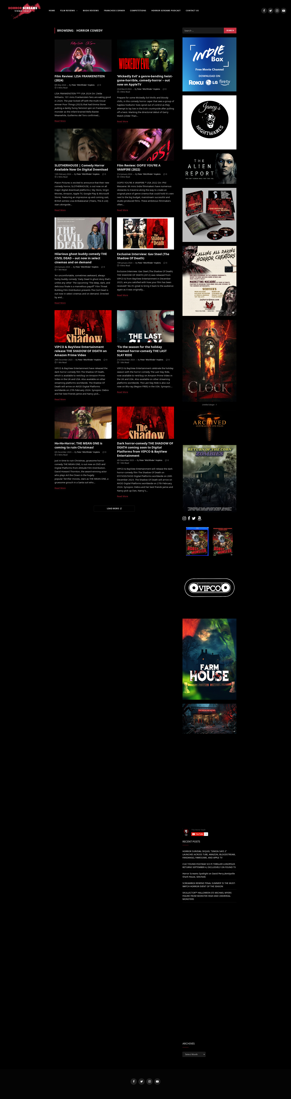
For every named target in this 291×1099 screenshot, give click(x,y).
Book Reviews (91, 10)
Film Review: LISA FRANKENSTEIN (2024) (80, 78)
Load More (113, 508)
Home (52, 10)
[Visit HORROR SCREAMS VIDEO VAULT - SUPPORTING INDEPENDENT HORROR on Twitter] (194, 519)
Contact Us (192, 10)
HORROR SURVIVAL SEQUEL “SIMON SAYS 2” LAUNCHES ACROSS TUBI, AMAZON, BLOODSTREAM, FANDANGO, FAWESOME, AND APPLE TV (209, 854)
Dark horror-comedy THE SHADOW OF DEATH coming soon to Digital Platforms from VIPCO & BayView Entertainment (145, 449)
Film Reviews (67, 10)
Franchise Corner (114, 10)
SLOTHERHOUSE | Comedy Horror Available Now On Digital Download (81, 167)
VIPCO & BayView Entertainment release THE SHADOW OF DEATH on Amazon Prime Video (81, 351)
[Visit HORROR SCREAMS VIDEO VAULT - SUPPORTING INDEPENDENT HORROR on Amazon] (199, 519)
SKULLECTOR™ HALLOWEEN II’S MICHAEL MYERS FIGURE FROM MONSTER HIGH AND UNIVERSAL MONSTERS (207, 895)
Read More (60, 121)
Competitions (138, 10)
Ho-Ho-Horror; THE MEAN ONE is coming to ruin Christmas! (78, 445)
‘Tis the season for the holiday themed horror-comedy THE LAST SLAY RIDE (142, 351)
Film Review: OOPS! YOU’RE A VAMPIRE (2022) (139, 167)
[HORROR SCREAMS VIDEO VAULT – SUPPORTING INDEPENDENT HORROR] (23, 10)
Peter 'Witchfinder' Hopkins (83, 85)
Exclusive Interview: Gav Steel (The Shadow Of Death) (143, 256)
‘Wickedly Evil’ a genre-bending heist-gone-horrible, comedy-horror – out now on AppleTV (145, 80)
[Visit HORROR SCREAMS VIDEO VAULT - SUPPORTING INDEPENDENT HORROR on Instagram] (184, 519)
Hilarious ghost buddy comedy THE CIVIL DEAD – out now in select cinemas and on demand (81, 258)
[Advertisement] (209, 759)
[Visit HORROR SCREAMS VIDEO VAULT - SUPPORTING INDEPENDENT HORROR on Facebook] (189, 519)
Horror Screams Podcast (166, 10)
